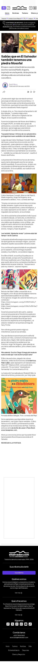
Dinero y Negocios (18, 654)
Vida (30, 646)
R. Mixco (14, 84)
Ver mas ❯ (18, 593)
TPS (24, 18)
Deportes (25, 650)
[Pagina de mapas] (30, 8)
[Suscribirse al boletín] (4, 8)
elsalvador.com (7, 26)
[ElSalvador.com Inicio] (19, 8)
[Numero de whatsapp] (21, 625)
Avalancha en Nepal (14, 18)
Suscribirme (19, 573)
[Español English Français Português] (34, 8)
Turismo (25, 13)
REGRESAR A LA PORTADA (11, 443)
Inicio (7, 13)
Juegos (30, 18)
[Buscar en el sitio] (8, 8)
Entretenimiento (14, 650)
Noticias (15, 13)
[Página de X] (12, 625)
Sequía (4, 18)
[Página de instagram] (16, 625)
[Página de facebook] (8, 625)
